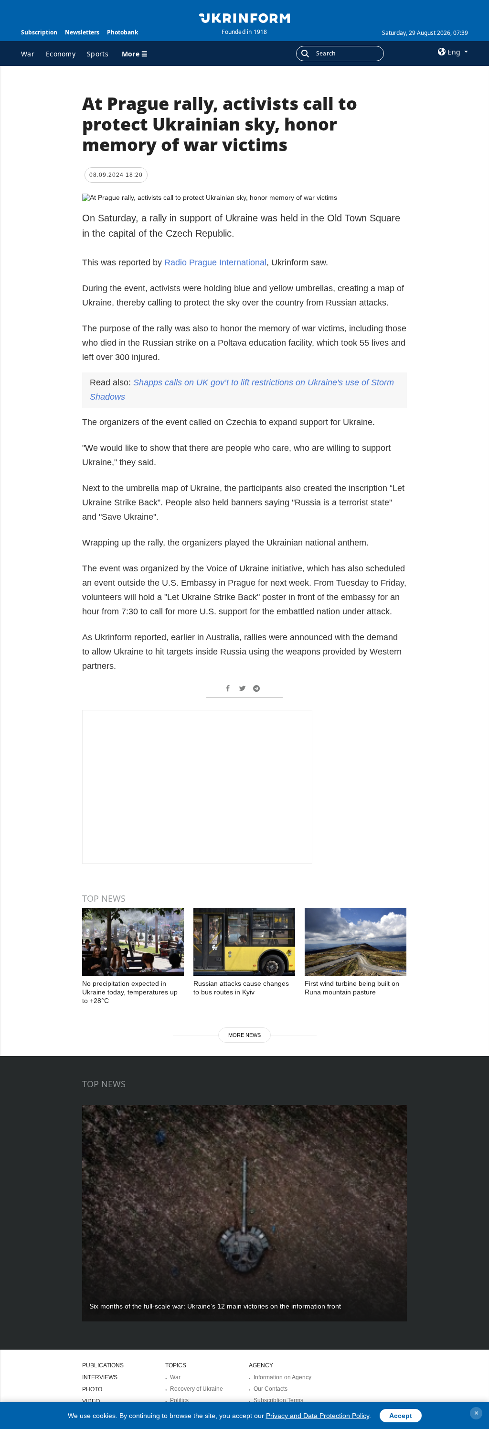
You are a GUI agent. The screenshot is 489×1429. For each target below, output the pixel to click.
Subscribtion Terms (278, 1400)
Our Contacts (270, 1388)
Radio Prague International (215, 262)
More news (244, 1035)
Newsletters (82, 32)
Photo (92, 1389)
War (27, 53)
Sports (97, 53)
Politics (179, 1400)
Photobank (122, 32)
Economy (60, 53)
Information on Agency (282, 1377)
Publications (103, 1365)
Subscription (39, 32)
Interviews (99, 1377)
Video (91, 1401)
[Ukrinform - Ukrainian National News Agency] (244, 17)
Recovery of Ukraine (196, 1388)
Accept (400, 1415)
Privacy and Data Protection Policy (317, 1415)
